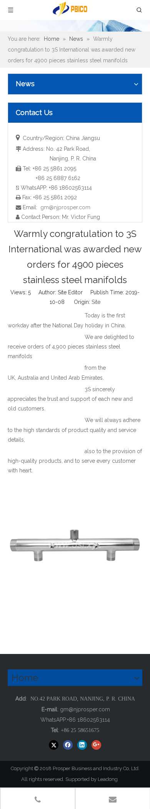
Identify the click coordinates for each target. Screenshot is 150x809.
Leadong (111, 779)
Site (96, 302)
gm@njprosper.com (65, 207)
